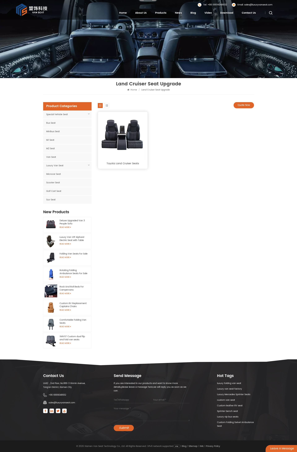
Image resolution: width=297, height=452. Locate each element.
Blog (193, 13)
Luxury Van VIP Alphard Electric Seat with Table (72, 239)
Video (208, 13)
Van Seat (51, 157)
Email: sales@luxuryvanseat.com (254, 5)
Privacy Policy (213, 446)
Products (160, 13)
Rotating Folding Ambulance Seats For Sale (73, 272)
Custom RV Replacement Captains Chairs (73, 305)
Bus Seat (51, 123)
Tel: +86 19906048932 (215, 5)
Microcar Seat (53, 174)
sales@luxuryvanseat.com (62, 402)
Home (123, 13)
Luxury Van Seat (54, 165)
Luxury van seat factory (229, 389)
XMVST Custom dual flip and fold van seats (72, 338)
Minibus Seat (53, 131)
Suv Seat (51, 199)
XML (202, 446)
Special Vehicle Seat (57, 114)
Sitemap (193, 446)
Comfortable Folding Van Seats (73, 321)
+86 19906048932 (57, 395)
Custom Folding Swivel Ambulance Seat (235, 424)
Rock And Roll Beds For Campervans (72, 288)
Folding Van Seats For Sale (74, 253)
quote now (244, 105)
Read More (65, 257)
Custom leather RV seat (230, 405)
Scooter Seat (53, 182)
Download (226, 13)
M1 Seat (50, 140)
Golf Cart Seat (53, 191)
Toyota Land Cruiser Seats (123, 163)
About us (141, 13)
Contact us (249, 13)
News (178, 13)
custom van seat (226, 400)
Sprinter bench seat (227, 411)
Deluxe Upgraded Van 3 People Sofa (72, 222)
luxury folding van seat (229, 383)
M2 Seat (50, 148)
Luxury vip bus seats (227, 417)
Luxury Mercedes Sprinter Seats (233, 394)
